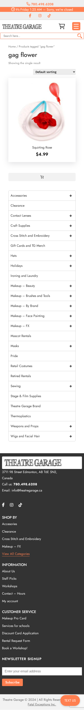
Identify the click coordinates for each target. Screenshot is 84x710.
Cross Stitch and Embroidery (41, 236)
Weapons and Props (41, 426)
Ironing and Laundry (24, 275)
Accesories (9, 524)
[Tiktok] (49, 16)
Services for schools (15, 625)
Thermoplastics (21, 416)
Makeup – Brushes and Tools (41, 296)
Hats (41, 256)
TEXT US (70, 700)
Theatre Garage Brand (26, 406)
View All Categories (16, 553)
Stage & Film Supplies (26, 396)
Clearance (17, 205)
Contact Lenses (41, 216)
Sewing (41, 386)
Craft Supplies (41, 226)
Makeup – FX (41, 326)
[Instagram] (40, 16)
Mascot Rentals (21, 336)
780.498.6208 (42, 4)
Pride (14, 356)
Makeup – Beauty (41, 286)
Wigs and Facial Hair (41, 436)
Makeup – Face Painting (41, 316)
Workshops (9, 586)
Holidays (41, 266)
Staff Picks (9, 578)
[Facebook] (30, 16)
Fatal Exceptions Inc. (42, 704)
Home (12, 46)
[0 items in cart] (42, 177)
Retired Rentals (21, 376)
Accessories (41, 195)
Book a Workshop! (15, 648)
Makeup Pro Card (14, 618)
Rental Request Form (16, 640)
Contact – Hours (13, 593)
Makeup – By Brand (41, 306)
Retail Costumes (41, 366)
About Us (8, 571)
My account (10, 601)
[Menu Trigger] (76, 26)
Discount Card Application (20, 633)
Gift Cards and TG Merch (28, 245)
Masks (41, 346)
